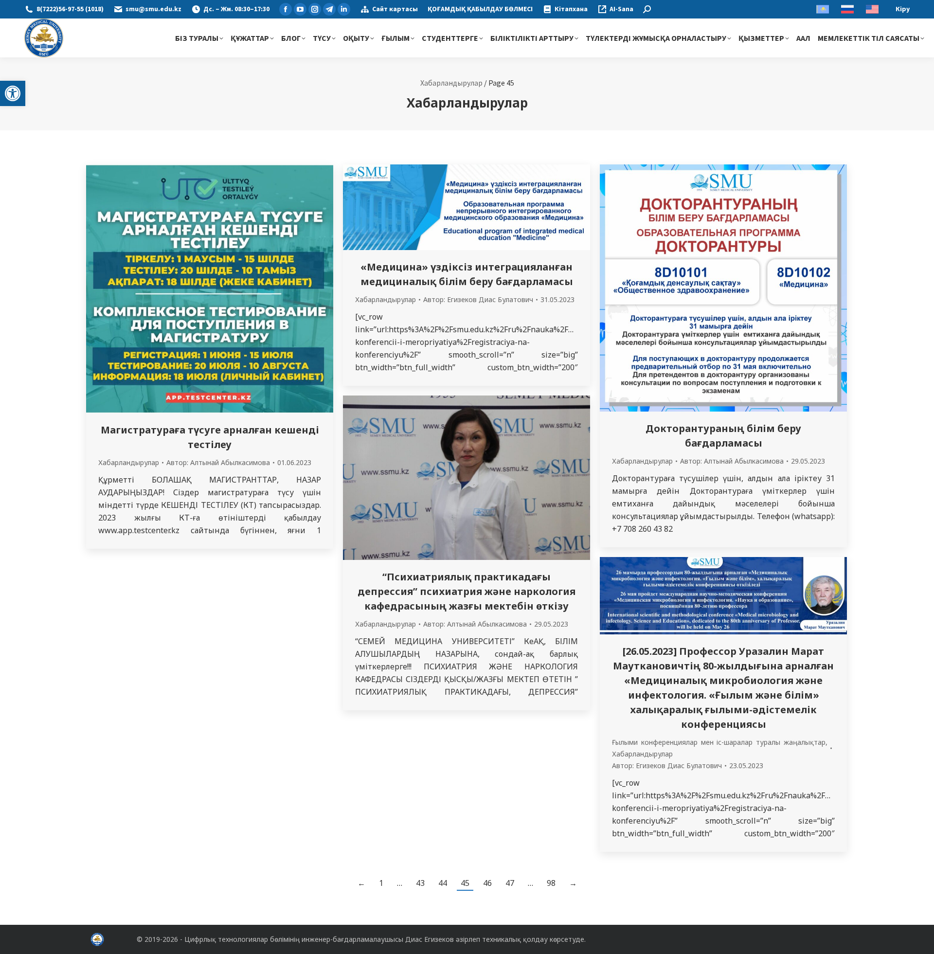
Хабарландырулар (451, 83)
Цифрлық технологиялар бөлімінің (242, 939)
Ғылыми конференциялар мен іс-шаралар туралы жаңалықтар (719, 742)
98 (551, 883)
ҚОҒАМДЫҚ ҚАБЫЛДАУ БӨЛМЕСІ (480, 9)
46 (487, 883)
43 (420, 883)
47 (509, 883)
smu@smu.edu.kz (153, 9)
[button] (12, 93)
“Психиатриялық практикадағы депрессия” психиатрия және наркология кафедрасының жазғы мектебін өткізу (466, 591)
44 (442, 883)
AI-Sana (621, 9)
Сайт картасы (395, 9)
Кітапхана (571, 9)
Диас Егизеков (429, 939)
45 (465, 883)
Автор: (218, 462)
